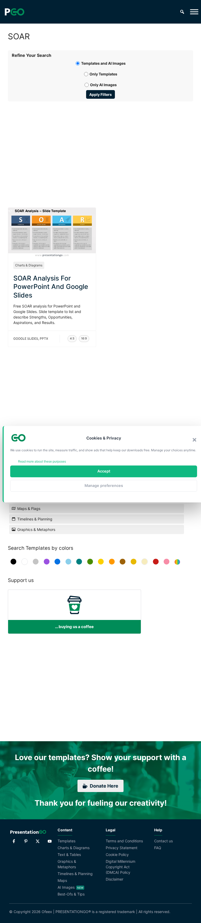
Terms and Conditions (124, 841)
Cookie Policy (117, 854)
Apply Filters (100, 94)
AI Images (66, 887)
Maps (62, 880)
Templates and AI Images (103, 63)
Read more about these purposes (42, 461)
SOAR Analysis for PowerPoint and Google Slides (50, 286)
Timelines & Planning (75, 873)
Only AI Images (103, 85)
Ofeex (47, 911)
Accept (103, 471)
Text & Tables (69, 854)
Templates (66, 841)
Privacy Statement (121, 847)
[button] (194, 439)
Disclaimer (114, 879)
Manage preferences (104, 485)
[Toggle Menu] (194, 11)
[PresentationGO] (14, 12)
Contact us (163, 841)
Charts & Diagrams (28, 265)
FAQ (157, 847)
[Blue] (57, 562)
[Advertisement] (100, 148)
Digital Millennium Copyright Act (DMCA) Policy (120, 867)
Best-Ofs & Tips (71, 894)
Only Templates (103, 74)
